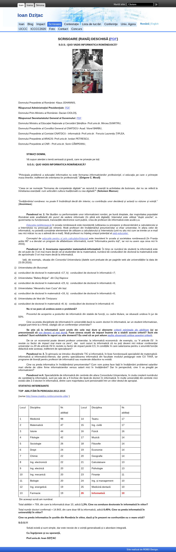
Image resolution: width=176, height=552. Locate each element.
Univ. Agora (128, 24)
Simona (40, 5)
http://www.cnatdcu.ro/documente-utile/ (47, 396)
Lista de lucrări (91, 24)
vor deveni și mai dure (52, 332)
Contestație (71, 24)
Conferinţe (111, 24)
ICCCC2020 (38, 29)
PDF (113, 39)
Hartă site (119, 4)
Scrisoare (54, 24)
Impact (40, 24)
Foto (52, 29)
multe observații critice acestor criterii (130, 335)
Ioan (21, 5)
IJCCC (23, 29)
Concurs (76, 29)
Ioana (30, 5)
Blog (30, 24)
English (154, 24)
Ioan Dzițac (30, 15)
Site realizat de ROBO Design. (142, 549)
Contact (63, 29)
